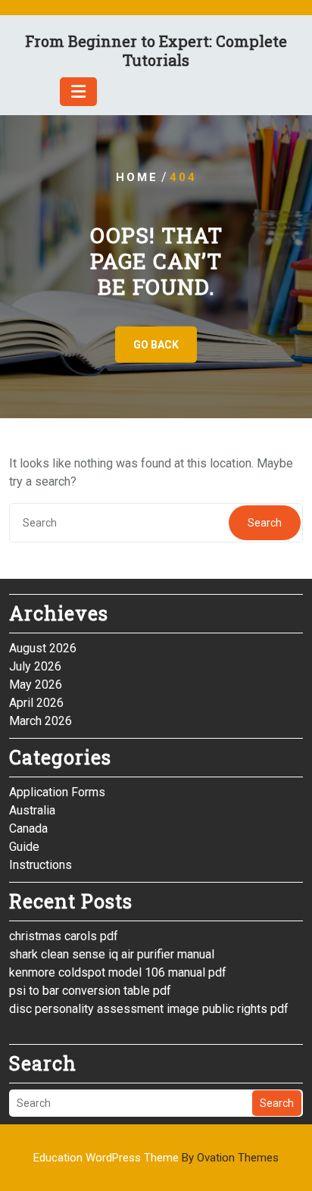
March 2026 (40, 721)
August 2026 (42, 648)
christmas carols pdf (63, 936)
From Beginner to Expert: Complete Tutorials (156, 50)
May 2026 (35, 684)
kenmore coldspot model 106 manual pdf (117, 972)
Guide (24, 846)
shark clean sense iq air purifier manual (111, 954)
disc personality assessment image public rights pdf (149, 1009)
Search (265, 523)
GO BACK (156, 345)
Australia (32, 810)
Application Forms (57, 792)
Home (137, 177)
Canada (28, 828)
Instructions (40, 865)
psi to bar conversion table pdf (90, 990)
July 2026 (35, 666)
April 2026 (36, 703)
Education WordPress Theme (156, 1157)
